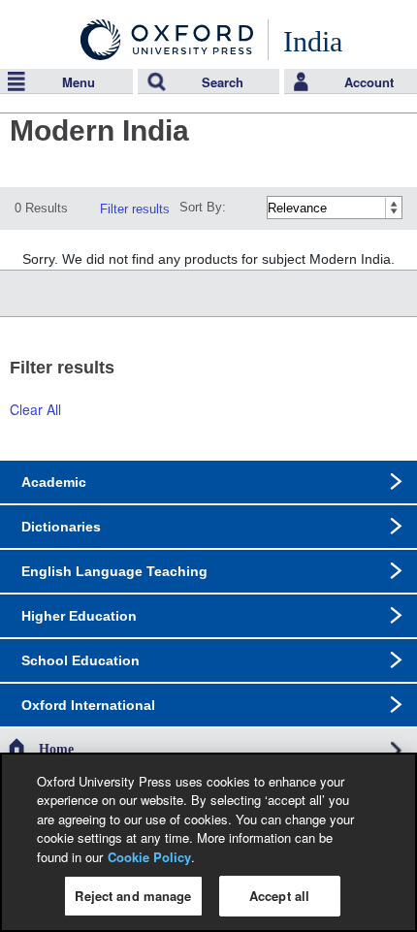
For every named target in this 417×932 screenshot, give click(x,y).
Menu (78, 82)
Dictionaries (61, 526)
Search (222, 82)
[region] (208, 842)
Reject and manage (133, 895)
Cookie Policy (149, 857)
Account (369, 82)
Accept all (279, 895)
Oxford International (88, 705)
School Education (80, 660)
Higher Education (79, 616)
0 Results (41, 208)
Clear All (35, 409)
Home (56, 749)
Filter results (135, 209)
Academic (53, 482)
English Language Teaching (114, 571)
